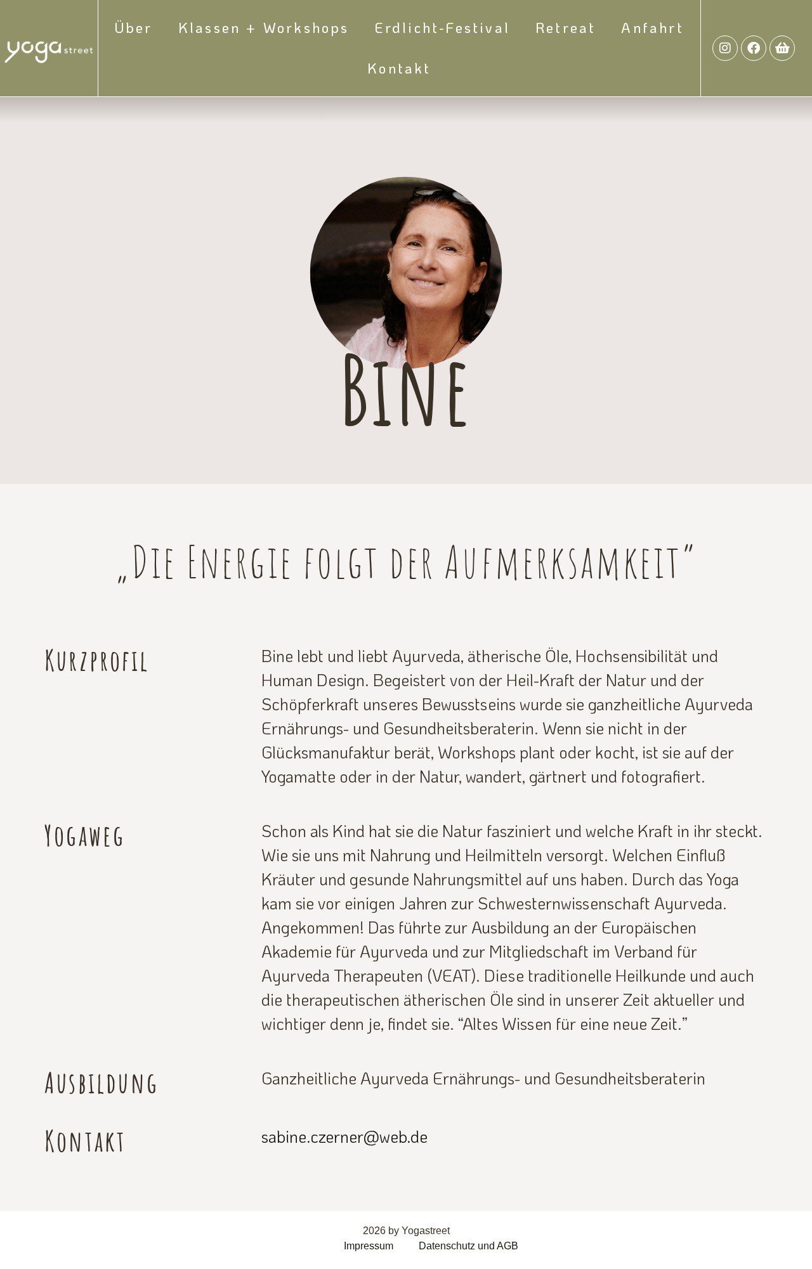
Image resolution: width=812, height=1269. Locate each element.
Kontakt (399, 68)
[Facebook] (753, 48)
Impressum (368, 1245)
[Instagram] (725, 48)
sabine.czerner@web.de (344, 1136)
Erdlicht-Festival (442, 27)
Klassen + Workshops (264, 27)
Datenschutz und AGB (468, 1245)
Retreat (565, 27)
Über (134, 27)
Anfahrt (652, 27)
